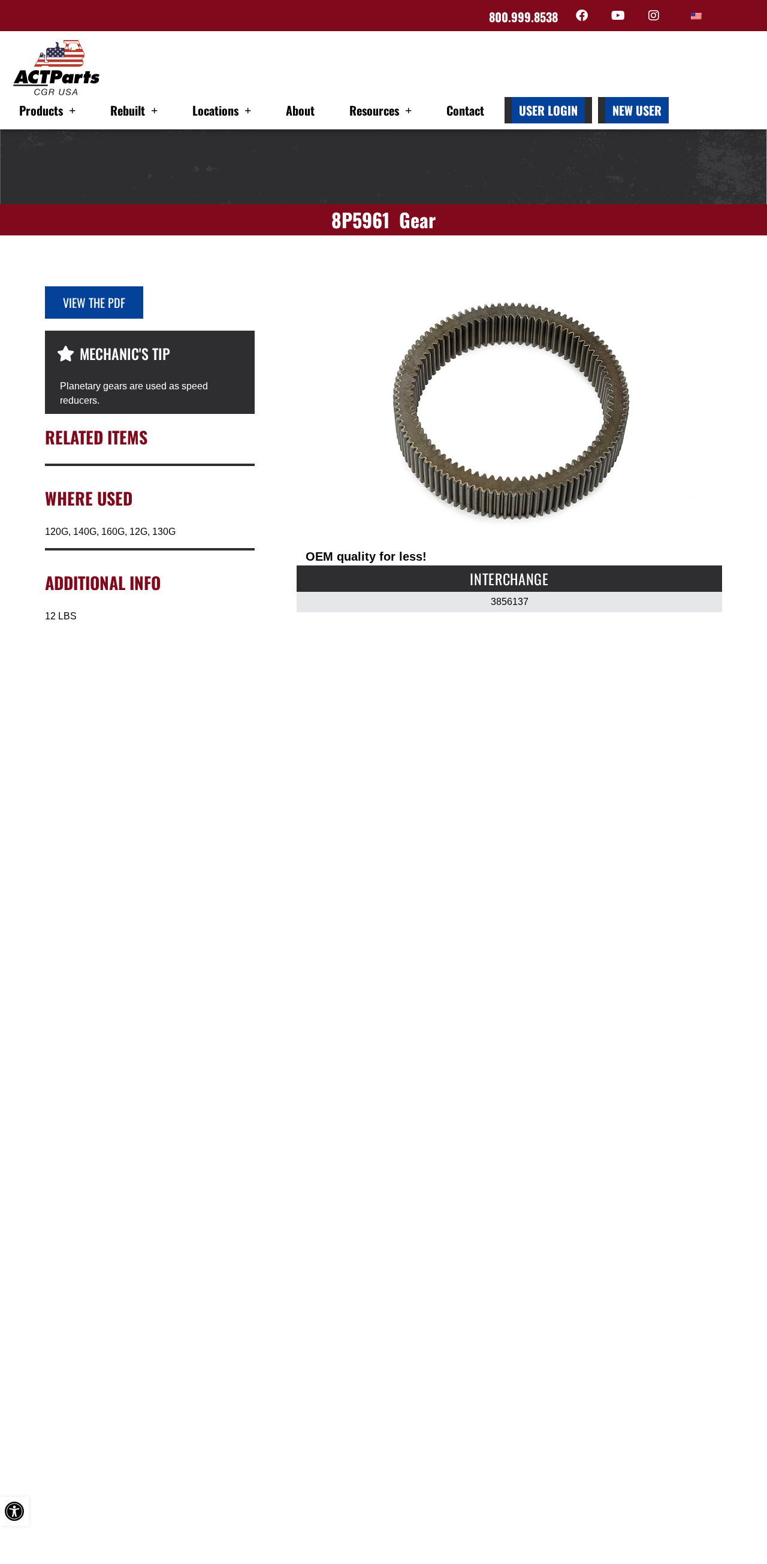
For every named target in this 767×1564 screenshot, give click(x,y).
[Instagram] (654, 16)
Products (41, 110)
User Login (548, 110)
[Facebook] (582, 16)
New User (637, 110)
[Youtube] (618, 16)
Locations (215, 110)
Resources (374, 110)
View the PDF (94, 302)
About (300, 110)
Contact (465, 110)
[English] (696, 16)
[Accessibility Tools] (14, 1511)
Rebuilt (127, 110)
